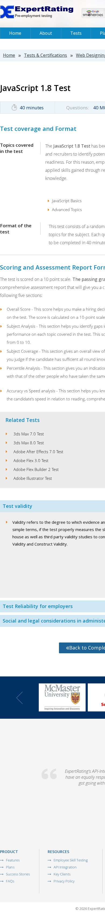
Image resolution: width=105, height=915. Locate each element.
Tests (76, 33)
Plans (10, 867)
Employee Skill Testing (71, 860)
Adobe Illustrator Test (32, 478)
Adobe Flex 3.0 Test (30, 460)
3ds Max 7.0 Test (28, 433)
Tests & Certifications (45, 55)
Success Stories (18, 874)
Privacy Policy (64, 881)
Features (13, 860)
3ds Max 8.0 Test (28, 442)
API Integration (65, 867)
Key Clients (62, 874)
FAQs (10, 881)
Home (15, 33)
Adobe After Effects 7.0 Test (38, 451)
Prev (19, 698)
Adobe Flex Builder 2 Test (36, 469)
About (46, 33)
